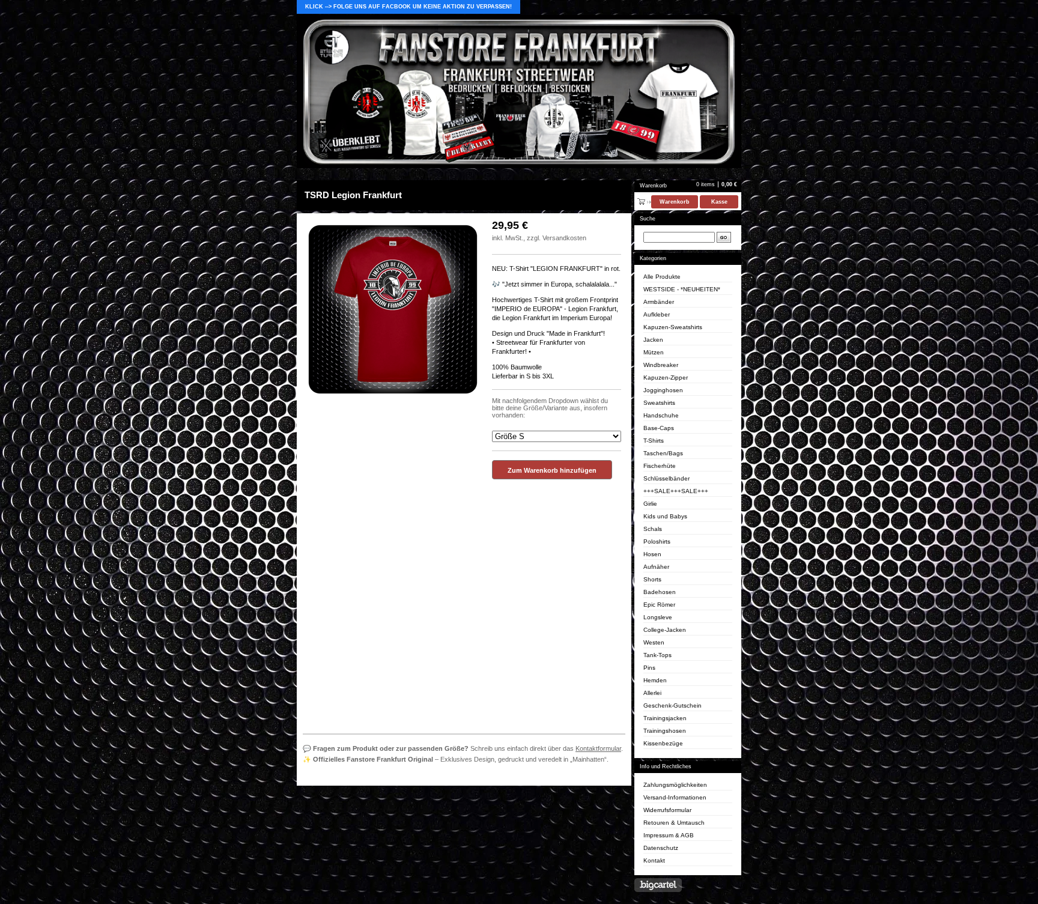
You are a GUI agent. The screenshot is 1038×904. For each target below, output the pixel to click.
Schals (652, 529)
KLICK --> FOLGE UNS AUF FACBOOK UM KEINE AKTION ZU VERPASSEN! (408, 7)
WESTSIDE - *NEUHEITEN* (681, 289)
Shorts (652, 579)
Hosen (652, 554)
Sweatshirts (659, 402)
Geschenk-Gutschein (672, 705)
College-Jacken (664, 629)
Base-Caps (658, 428)
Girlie (650, 503)
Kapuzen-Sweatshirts (672, 327)
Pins (649, 667)
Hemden (655, 680)
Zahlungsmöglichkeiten (675, 784)
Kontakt (654, 860)
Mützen (653, 352)
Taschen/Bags (663, 453)
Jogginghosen (663, 390)
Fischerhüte (659, 466)
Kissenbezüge (663, 743)
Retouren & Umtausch (674, 822)
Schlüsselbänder (666, 478)
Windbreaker (660, 365)
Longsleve (657, 617)
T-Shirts (653, 440)
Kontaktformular (598, 748)
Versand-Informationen (674, 797)
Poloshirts (656, 541)
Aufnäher (656, 566)
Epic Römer (659, 604)
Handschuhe (661, 415)
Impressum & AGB (668, 835)
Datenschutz (660, 848)
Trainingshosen (664, 730)
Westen (653, 642)
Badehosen (659, 592)
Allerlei (652, 693)
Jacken (653, 339)
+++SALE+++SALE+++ (675, 491)
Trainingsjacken (665, 718)
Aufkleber (656, 314)
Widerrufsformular (667, 810)
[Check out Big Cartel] (658, 885)
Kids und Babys (665, 516)
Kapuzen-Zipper (665, 377)
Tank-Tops (657, 655)
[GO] (724, 237)
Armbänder (658, 302)
